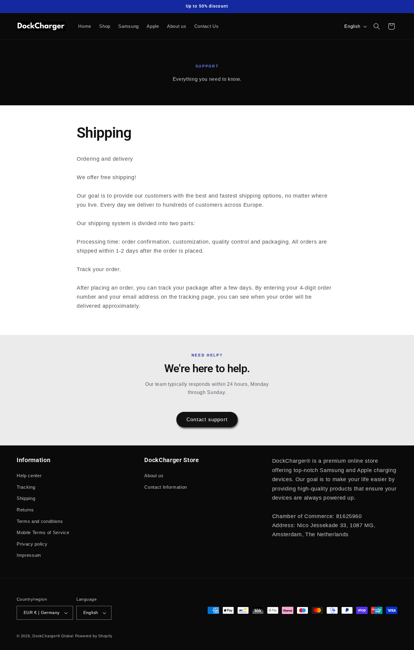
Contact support (207, 419)
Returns (25, 509)
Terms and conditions (40, 521)
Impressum (29, 555)
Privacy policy (32, 544)
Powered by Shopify (93, 636)
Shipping (26, 498)
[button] (376, 26)
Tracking (26, 487)
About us (153, 475)
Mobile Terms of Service (43, 532)
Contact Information (165, 487)
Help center (29, 475)
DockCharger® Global (53, 636)
